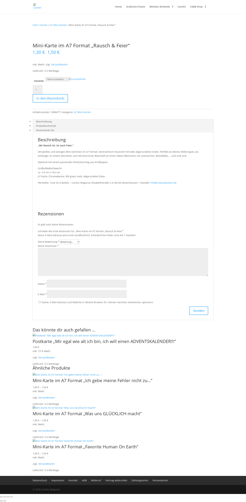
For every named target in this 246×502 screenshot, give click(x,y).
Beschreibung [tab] (44, 121)
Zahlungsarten (140, 480)
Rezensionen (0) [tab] (45, 130)
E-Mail (42, 294)
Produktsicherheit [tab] (46, 125)
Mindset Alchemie (159, 7)
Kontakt (73, 480)
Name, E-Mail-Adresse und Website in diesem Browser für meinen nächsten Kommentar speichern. (98, 302)
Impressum (57, 480)
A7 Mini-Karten (58, 25)
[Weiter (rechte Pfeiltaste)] (4, 500)
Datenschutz (40, 480)
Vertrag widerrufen (116, 480)
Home (118, 7)
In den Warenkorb (50, 98)
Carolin (182, 7)
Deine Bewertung (48, 241)
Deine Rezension (48, 245)
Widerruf (96, 480)
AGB (84, 480)
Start (35, 25)
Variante (39, 80)
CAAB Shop (196, 7)
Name (42, 283)
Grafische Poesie (135, 7)
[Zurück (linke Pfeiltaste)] (1, 500)
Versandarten (160, 480)
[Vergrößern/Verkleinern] (1, 496)
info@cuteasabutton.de (163, 182)
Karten (44, 25)
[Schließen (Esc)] (11, 496)
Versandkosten (59, 64)
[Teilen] (8, 496)
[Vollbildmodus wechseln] (4, 496)
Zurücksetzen (78, 79)
